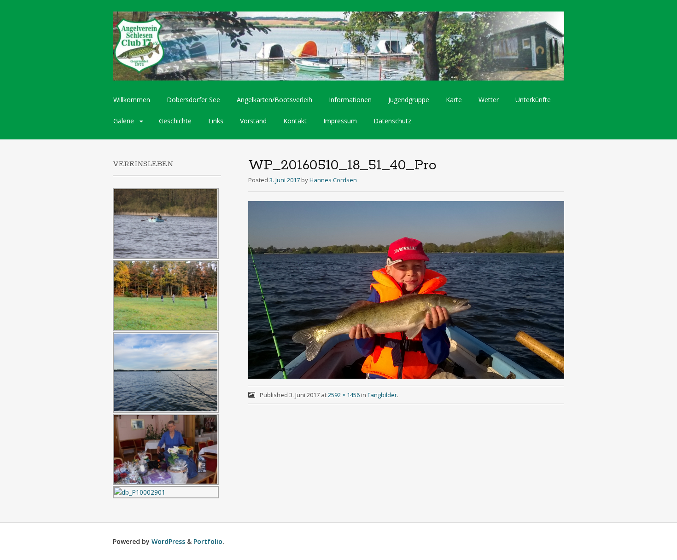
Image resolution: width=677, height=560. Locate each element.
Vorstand (253, 120)
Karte (454, 99)
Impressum (340, 120)
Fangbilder (382, 395)
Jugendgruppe (408, 99)
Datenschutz (392, 120)
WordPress (168, 541)
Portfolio (207, 541)
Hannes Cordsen (333, 180)
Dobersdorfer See (193, 99)
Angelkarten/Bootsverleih (274, 99)
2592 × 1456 (344, 395)
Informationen (350, 99)
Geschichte (175, 120)
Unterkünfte (533, 99)
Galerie (123, 120)
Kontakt (295, 120)
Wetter (489, 99)
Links (215, 120)
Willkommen (131, 99)
